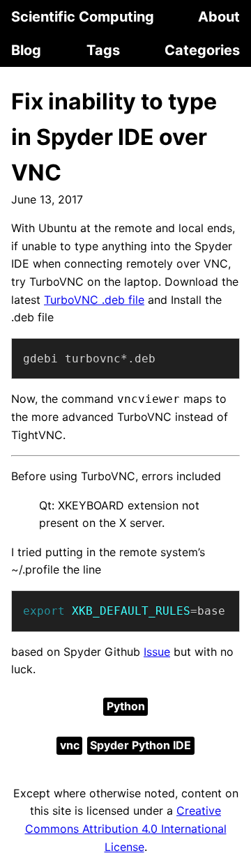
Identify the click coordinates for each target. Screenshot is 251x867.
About (219, 16)
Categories (202, 50)
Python (126, 706)
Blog (26, 50)
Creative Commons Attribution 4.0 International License (126, 828)
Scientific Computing (82, 16)
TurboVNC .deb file (94, 300)
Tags (103, 50)
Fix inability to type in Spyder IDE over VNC (114, 137)
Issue (157, 652)
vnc (69, 745)
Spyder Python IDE (140, 745)
